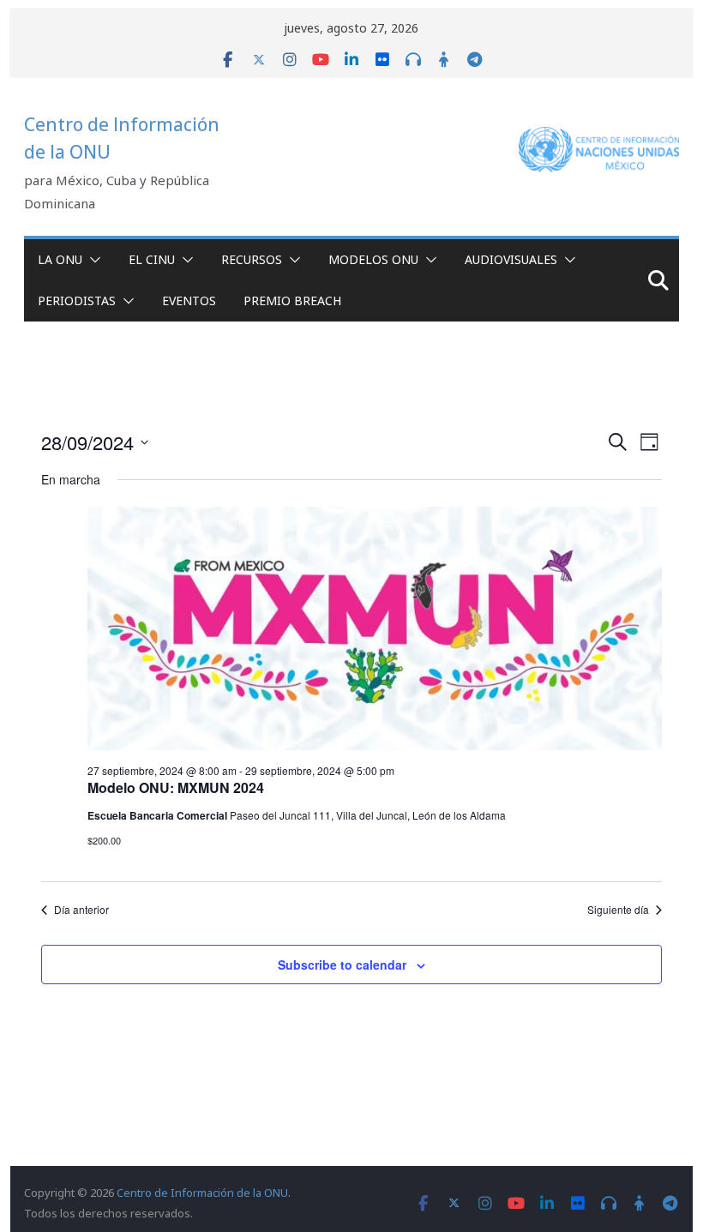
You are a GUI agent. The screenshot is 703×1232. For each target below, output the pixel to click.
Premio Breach (292, 300)
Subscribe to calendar (342, 964)
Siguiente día (618, 909)
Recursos (251, 259)
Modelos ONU (373, 259)
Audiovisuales (511, 259)
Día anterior (81, 909)
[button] (91, 260)
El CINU (152, 259)
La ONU (60, 259)
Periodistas (77, 300)
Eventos (189, 300)
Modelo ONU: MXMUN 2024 (175, 787)
